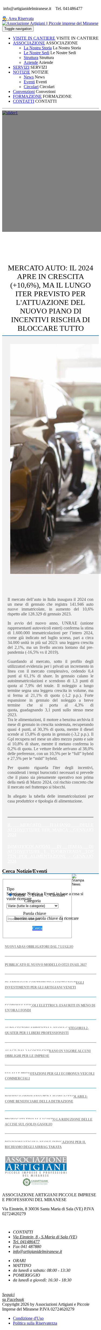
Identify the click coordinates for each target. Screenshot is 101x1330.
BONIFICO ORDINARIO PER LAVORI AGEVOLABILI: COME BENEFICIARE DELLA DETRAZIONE (46, 1099)
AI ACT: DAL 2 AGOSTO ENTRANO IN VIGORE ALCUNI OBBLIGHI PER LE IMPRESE (48, 1053)
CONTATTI (23, 101)
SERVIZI (21, 67)
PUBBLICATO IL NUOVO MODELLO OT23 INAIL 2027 (46, 965)
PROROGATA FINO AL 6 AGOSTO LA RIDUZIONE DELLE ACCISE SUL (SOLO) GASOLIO (48, 1122)
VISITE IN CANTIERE (34, 38)
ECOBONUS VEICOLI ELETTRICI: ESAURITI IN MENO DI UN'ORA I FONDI (50, 1008)
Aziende (31, 62)
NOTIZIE (21, 72)
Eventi (29, 82)
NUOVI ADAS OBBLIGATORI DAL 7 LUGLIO (39, 947)
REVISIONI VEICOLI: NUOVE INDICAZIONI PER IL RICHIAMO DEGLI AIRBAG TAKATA (45, 1144)
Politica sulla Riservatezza (35, 1323)
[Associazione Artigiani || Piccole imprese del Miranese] (50, 23)
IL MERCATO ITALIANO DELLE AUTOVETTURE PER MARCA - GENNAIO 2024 (50, 830)
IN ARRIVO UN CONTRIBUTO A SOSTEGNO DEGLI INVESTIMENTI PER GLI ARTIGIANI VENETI (44, 985)
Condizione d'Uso (28, 1318)
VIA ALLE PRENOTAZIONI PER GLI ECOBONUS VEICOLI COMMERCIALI (50, 1076)
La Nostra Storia (38, 48)
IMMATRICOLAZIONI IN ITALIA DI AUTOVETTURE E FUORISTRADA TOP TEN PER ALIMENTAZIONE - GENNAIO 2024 (50, 853)
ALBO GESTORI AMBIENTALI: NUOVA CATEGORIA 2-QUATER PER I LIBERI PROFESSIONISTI (47, 1030)
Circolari (31, 86)
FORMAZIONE (27, 96)
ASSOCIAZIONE (29, 43)
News (29, 77)
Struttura (31, 57)
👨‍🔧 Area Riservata (18, 18)
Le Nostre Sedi (36, 52)
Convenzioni (24, 91)
